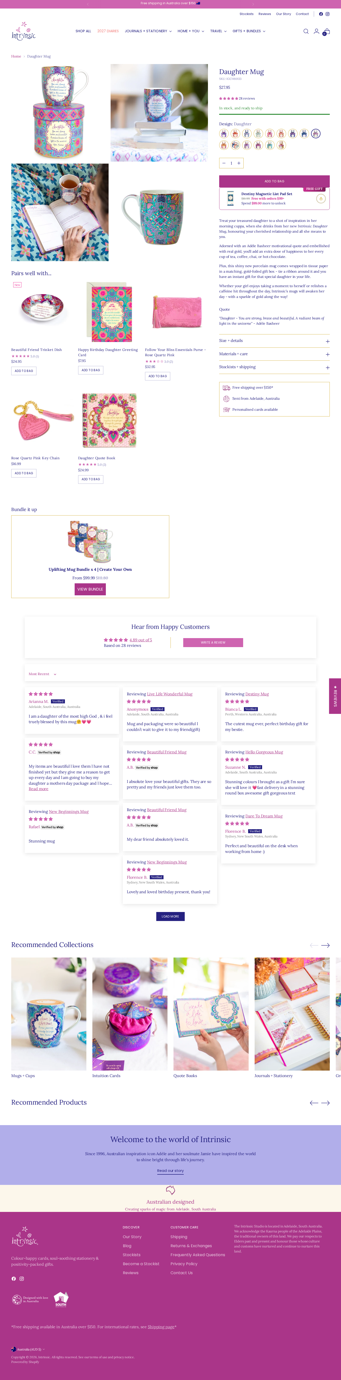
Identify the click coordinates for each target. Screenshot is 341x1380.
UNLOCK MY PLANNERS (214, 754)
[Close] (252, 613)
